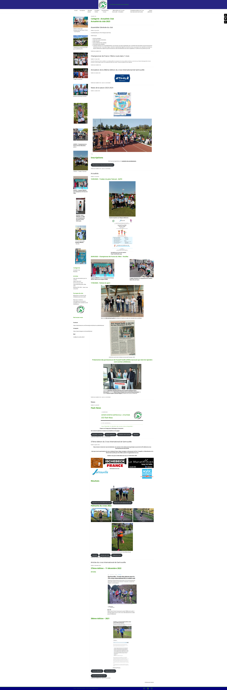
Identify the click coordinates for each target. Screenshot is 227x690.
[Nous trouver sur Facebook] (148, 688)
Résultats (136, 434)
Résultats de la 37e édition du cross (101, 502)
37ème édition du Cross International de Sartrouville (111, 441)
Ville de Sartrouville (110, 318)
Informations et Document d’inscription (102, 165)
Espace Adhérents (110, 434)
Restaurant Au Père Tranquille (135, 451)
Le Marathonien (147, 451)
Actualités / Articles (97, 434)
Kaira (84, 688)
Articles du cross (105, 555)
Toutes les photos (110, 671)
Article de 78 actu (116, 667)
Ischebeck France (114, 451)
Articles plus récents (149, 682)
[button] (92, 135)
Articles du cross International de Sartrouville (108, 562)
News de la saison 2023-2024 (102, 88)
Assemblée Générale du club (102, 27)
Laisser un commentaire (106, 82)
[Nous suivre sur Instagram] (152, 688)
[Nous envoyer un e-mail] (144, 688)
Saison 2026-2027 (77, 281)
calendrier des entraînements (129, 161)
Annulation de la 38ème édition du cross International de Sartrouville (117, 70)
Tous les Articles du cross (98, 675)
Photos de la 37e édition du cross (122, 502)
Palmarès (94, 555)
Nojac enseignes (123, 451)
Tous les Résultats (97, 671)
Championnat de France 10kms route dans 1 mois (110, 56)
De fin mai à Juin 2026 (78, 282)
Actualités (94, 173)
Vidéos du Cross (117, 555)
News (93, 402)
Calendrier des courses (124, 434)
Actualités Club (98, 51)
